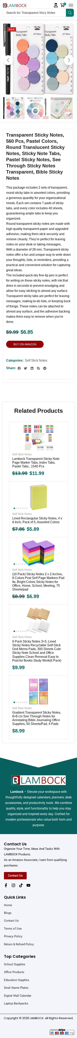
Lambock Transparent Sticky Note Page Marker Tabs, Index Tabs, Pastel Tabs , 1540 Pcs (35, 462)
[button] (56, 5)
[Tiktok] (21, 885)
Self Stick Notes (36, 360)
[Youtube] (28, 885)
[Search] (70, 13)
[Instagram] (13, 885)
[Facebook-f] (6, 885)
